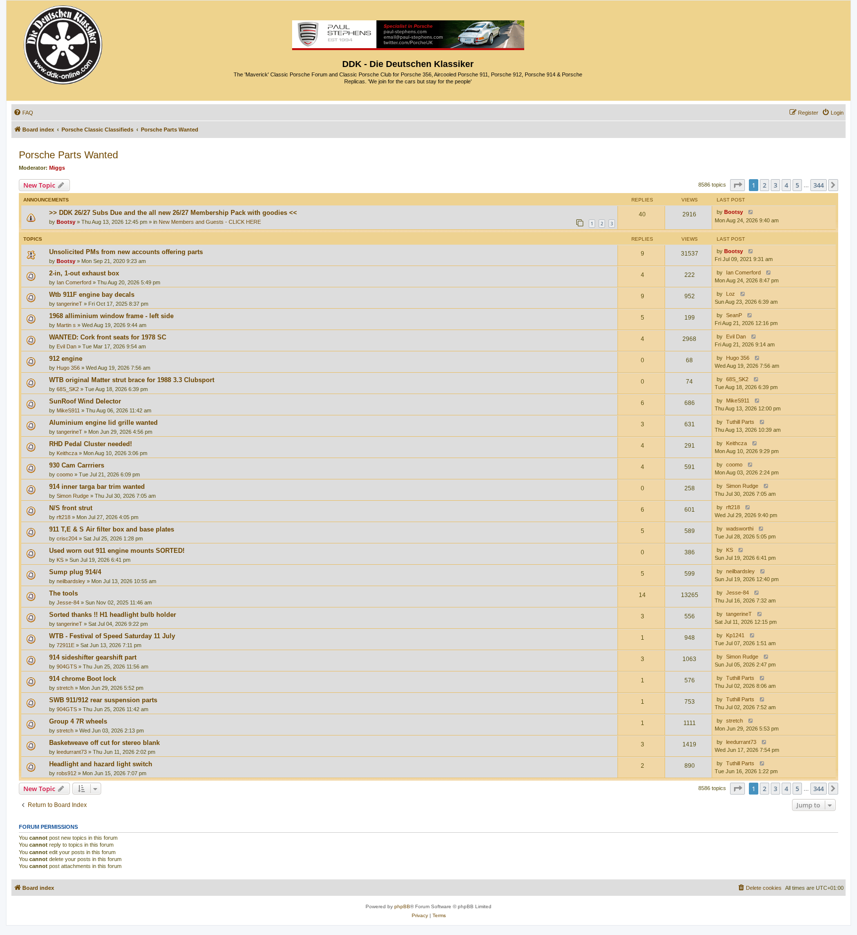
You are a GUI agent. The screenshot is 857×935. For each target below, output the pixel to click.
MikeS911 (68, 410)
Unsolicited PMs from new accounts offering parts (126, 252)
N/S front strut (70, 508)
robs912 (66, 773)
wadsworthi (739, 529)
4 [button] (786, 185)
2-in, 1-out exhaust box (84, 273)
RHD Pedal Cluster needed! (90, 444)
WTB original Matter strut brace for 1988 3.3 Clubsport (131, 380)
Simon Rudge (73, 496)
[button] (737, 185)
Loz (730, 294)
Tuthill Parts (740, 422)
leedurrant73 (72, 752)
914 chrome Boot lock (82, 678)
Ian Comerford (74, 282)
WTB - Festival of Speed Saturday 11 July (112, 636)
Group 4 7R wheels (78, 721)
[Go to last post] (748, 212)
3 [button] (775, 185)
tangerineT (69, 304)
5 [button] (797, 185)
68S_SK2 (68, 389)
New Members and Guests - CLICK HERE (210, 222)
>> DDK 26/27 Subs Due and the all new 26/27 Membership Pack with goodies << (173, 212)
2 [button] (764, 185)
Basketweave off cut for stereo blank (104, 742)
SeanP (734, 315)
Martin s (66, 325)
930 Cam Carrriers (76, 465)
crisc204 (67, 538)
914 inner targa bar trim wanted (97, 486)
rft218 (63, 517)
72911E (65, 645)
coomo (65, 474)
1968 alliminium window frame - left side (111, 316)
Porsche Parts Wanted (68, 154)
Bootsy (66, 222)
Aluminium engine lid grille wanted (103, 422)
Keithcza (67, 453)
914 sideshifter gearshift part (92, 657)
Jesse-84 (68, 602)
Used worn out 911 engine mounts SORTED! (116, 550)
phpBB (402, 906)
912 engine (65, 358)
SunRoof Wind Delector (85, 401)
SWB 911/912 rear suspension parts (103, 700)
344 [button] (818, 185)
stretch (65, 688)
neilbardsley (71, 581)
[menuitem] (23, 113)
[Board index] (64, 42)
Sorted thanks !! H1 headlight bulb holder (112, 614)
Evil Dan (66, 346)
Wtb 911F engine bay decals (91, 294)
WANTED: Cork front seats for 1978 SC (107, 337)
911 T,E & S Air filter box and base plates (111, 529)
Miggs (57, 168)
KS (60, 560)
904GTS (67, 666)
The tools (63, 593)
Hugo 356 (68, 368)
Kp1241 (735, 635)
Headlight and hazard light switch (100, 764)
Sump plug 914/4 (75, 572)
